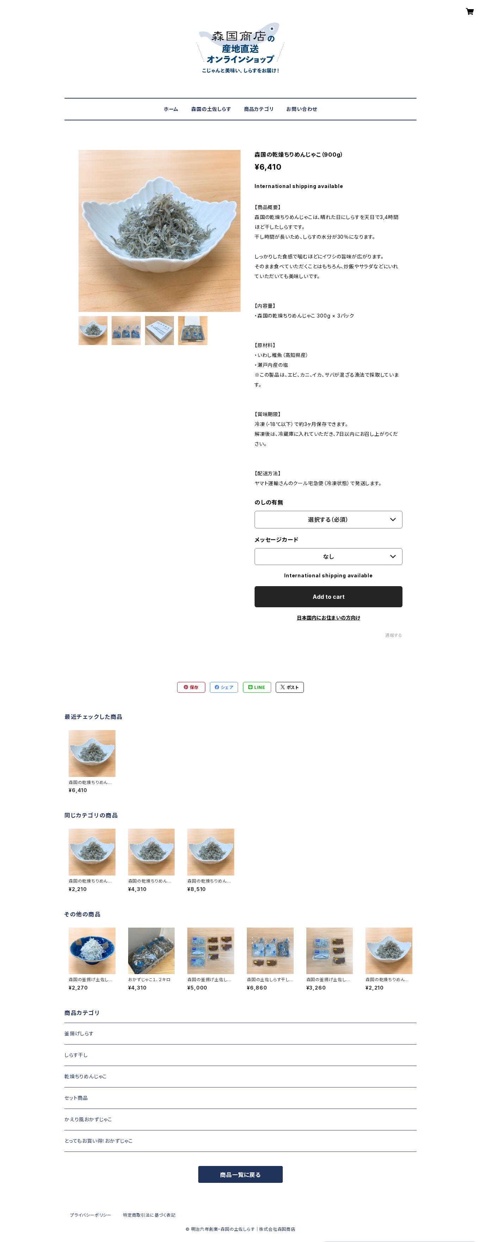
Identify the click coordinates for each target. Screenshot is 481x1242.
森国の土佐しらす (211, 109)
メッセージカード (276, 539)
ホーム (171, 109)
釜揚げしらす (79, 1033)
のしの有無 (269, 502)
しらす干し (76, 1055)
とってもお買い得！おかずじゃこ (98, 1141)
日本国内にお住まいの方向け (328, 618)
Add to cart (329, 596)
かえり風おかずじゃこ (88, 1119)
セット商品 (76, 1098)
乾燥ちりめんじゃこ (85, 1076)
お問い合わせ (301, 109)
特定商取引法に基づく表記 (149, 1215)
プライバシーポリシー (91, 1215)
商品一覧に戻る (240, 1174)
